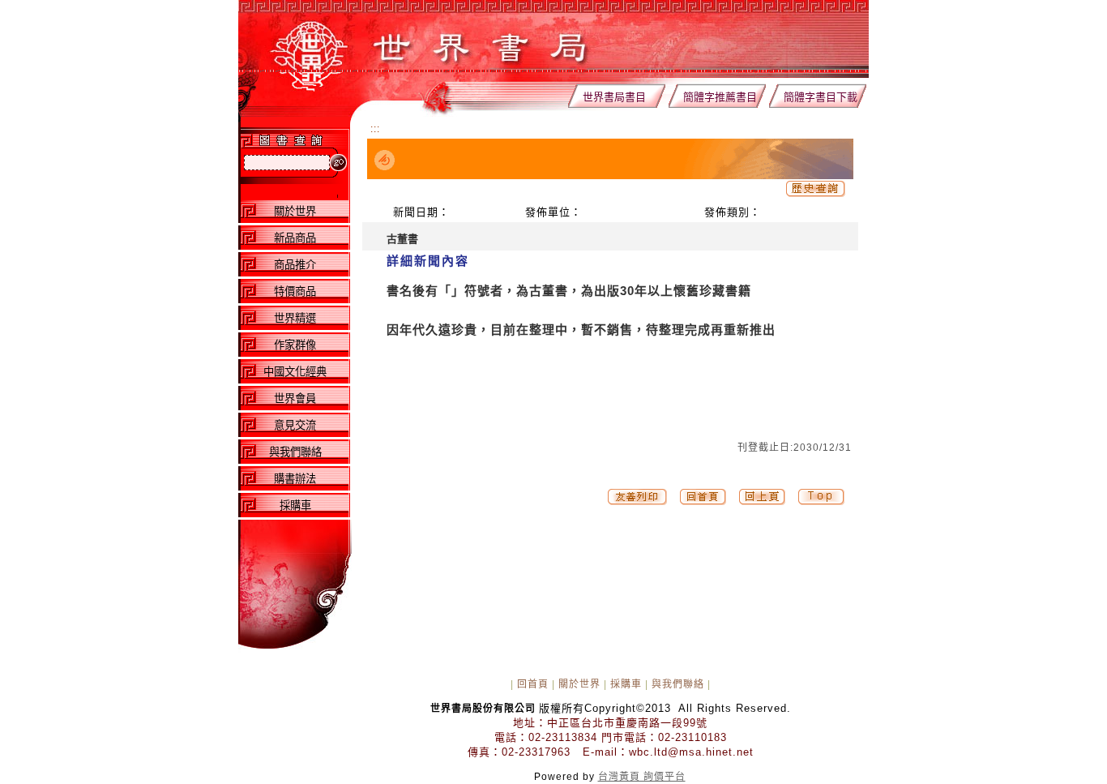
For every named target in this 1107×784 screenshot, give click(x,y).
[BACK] (762, 502)
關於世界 (579, 684)
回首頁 (533, 684)
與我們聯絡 (678, 684)
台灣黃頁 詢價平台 (642, 776)
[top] (703, 502)
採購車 (626, 684)
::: (375, 129)
